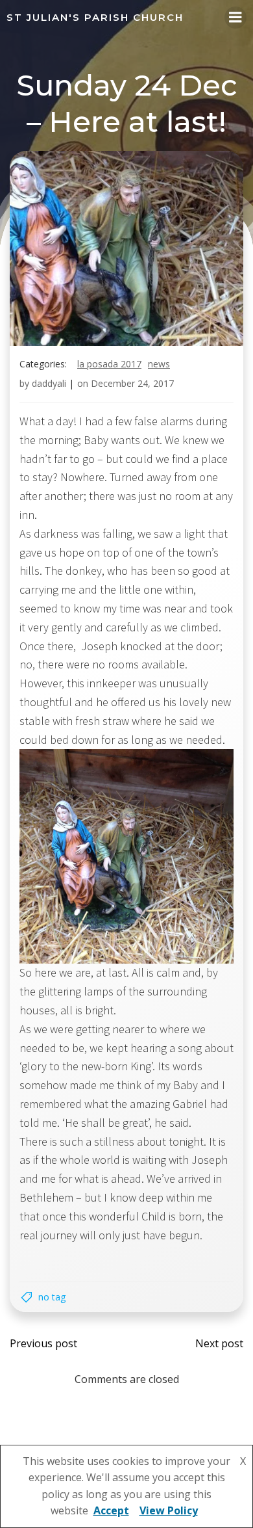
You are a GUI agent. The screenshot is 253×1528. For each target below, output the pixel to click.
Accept (111, 1510)
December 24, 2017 (132, 383)
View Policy (168, 1510)
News (159, 364)
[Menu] (235, 18)
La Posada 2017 (109, 364)
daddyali (49, 383)
